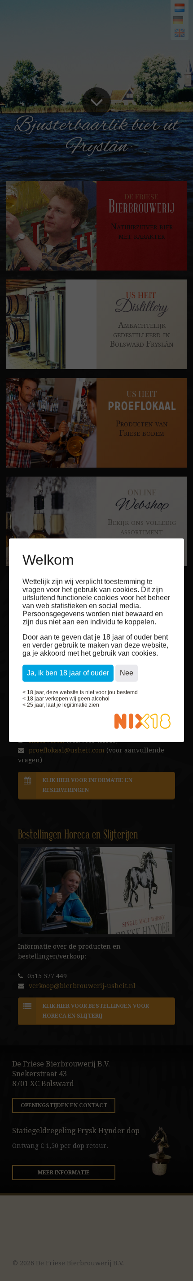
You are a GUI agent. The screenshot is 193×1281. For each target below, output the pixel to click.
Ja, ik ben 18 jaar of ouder (68, 673)
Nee (126, 673)
